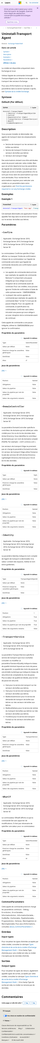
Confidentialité (7, 1031)
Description (7, 54)
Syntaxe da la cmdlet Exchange (17, 91)
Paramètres (7, 60)
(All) (3, 371)
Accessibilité (24, 1037)
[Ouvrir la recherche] (27, 3)
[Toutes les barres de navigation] (3, 28)
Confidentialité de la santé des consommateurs (18, 1034)
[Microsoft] (20, 2)
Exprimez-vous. (12, 22)
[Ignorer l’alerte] (37, 8)
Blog (19, 1028)
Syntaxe (6, 52)
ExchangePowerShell (14, 28)
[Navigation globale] (2, 3)
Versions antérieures (9, 1028)
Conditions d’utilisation (9, 1037)
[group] (20, 208)
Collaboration (30, 1028)
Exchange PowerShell (15, 44)
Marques (5, 1040)
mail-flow (27, 28)
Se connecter (33, 3)
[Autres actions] (36, 28)
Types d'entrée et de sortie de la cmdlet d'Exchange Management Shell (19, 947)
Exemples (6, 57)
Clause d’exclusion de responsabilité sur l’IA (17, 1025)
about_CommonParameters (20, 927)
